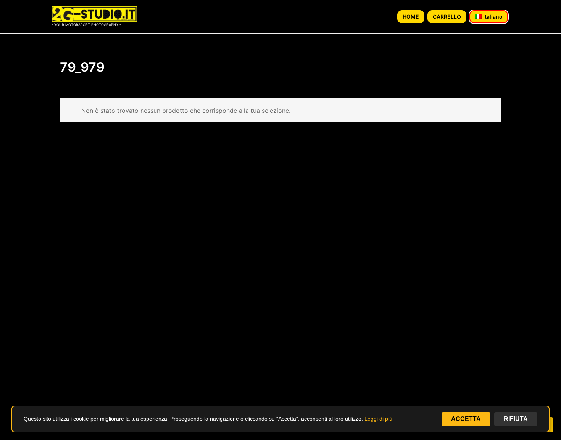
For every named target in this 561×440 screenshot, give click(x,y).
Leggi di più (378, 419)
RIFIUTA (516, 419)
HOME (411, 16)
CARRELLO (447, 16)
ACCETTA (466, 419)
